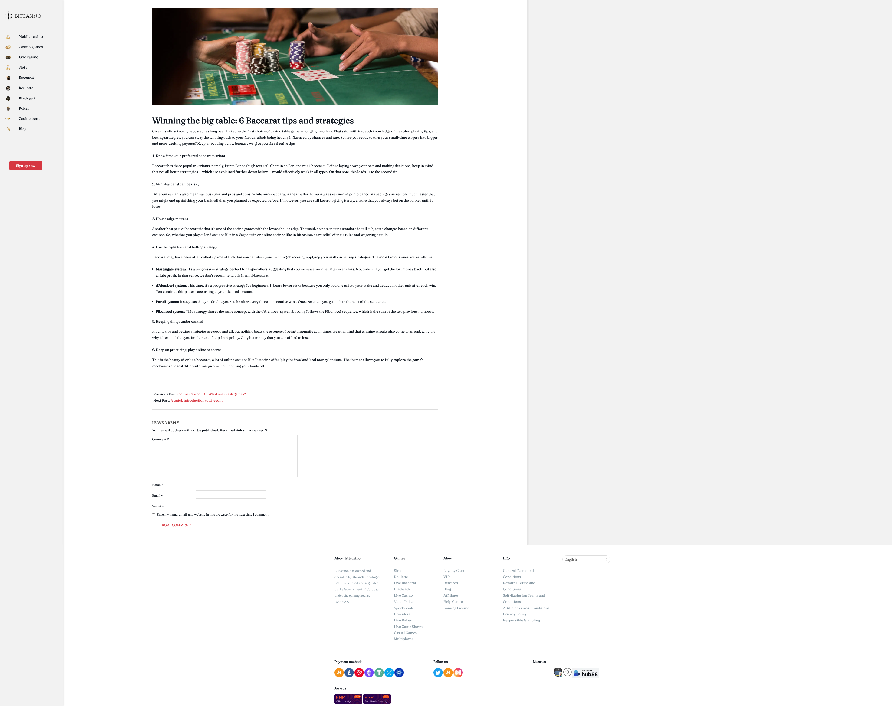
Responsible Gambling (521, 620)
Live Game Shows (408, 626)
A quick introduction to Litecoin (197, 400)
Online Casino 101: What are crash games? (211, 394)
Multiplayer (403, 639)
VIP (446, 577)
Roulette (401, 577)
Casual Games (405, 633)
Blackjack (402, 589)
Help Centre (453, 601)
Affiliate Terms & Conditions (526, 608)
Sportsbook (403, 608)
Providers (402, 614)
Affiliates (451, 595)
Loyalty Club (453, 570)
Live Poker (403, 620)
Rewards (450, 583)
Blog (447, 589)
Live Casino (403, 595)
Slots (398, 570)
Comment (160, 439)
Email (157, 495)
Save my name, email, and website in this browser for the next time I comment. (213, 514)
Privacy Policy (515, 614)
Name (157, 485)
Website (158, 506)
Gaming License (456, 608)
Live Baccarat (405, 583)
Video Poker (404, 601)
